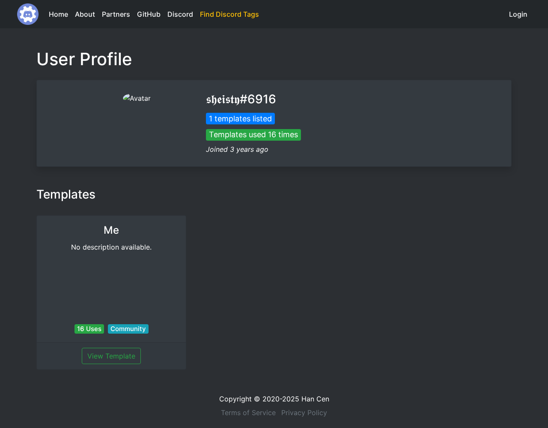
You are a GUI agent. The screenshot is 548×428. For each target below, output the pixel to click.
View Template (111, 356)
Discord (180, 14)
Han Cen (315, 399)
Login (518, 14)
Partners (116, 14)
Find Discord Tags (229, 14)
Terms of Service (248, 412)
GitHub (149, 14)
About (85, 14)
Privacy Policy (304, 412)
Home (58, 14)
